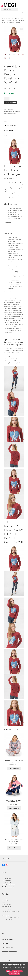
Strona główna (7, 18)
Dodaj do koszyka (11, 102)
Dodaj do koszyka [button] (14, 768)
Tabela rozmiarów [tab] (9, 130)
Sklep (13, 18)
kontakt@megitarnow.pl (8, 885)
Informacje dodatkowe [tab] (10, 125)
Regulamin (5, 943)
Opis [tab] (5, 121)
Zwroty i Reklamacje (7, 947)
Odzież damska (10, 20)
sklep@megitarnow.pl (8, 887)
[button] (21, 29)
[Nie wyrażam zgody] (26, 969)
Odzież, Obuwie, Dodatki (10, 113)
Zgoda (8, 971)
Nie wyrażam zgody (17, 971)
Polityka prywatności (7, 939)
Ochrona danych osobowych (9, 951)
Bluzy (16, 20)
